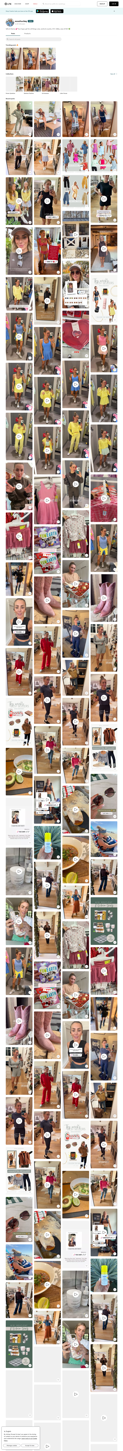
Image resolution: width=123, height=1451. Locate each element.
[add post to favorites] (30, 134)
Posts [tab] (13, 33)
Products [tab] (27, 33)
